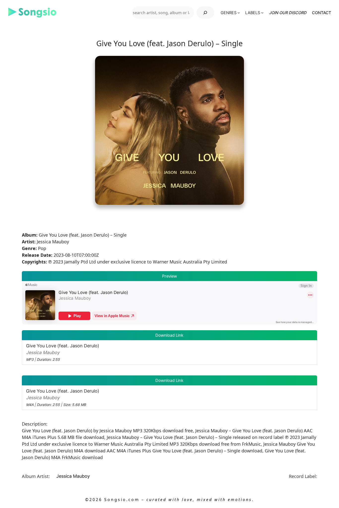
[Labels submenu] (262, 12)
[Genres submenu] (238, 12)
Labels (252, 12)
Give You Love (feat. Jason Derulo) (62, 352)
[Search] (205, 12)
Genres (229, 12)
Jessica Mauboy (73, 476)
